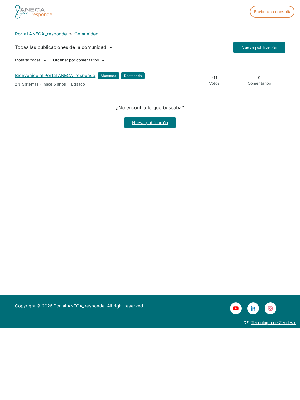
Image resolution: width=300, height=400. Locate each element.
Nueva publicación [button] (259, 47)
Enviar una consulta (273, 11)
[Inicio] (33, 11)
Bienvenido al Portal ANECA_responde (55, 75)
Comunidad (86, 34)
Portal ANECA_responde (41, 34)
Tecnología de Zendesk (273, 322)
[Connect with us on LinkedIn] (253, 308)
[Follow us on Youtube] (236, 308)
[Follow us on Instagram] (270, 308)
